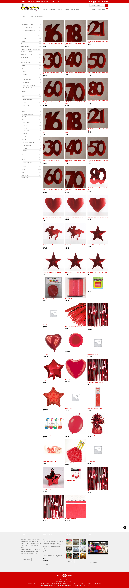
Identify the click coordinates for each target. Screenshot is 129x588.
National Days (25, 57)
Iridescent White (28, 162)
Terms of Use (60, 1)
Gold (23, 94)
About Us (24, 1)
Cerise (25, 125)
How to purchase (31, 1)
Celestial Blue (27, 79)
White (24, 159)
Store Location (52, 1)
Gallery (60, 9)
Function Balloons (26, 52)
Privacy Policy (39, 1)
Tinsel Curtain (25, 175)
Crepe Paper (24, 38)
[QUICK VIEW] (53, 31)
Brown (24, 91)
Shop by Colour (33, 17)
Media (67, 9)
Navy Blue (26, 82)
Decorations (25, 41)
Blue (23, 68)
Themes (23, 169)
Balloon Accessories (27, 27)
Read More (26, 559)
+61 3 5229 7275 (64, 579)
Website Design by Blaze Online (79, 585)
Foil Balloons (25, 46)
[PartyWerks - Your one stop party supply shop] (30, 8)
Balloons (23, 35)
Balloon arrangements (28, 30)
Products (52, 9)
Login (93, 9)
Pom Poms (24, 60)
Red (23, 154)
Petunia (25, 148)
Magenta (25, 133)
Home (45, 9)
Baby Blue (26, 74)
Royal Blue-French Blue (30, 85)
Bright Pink (26, 122)
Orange (24, 116)
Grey (23, 111)
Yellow (24, 166)
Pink (23, 119)
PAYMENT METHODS (56, 583)
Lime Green (26, 105)
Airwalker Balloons (27, 24)
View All (47, 564)
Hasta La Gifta (98, 583)
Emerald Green (27, 100)
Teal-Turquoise (27, 88)
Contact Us (75, 9)
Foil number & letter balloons (30, 49)
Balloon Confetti (26, 33)
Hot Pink (25, 128)
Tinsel (22, 172)
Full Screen (93, 562)
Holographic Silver (27, 114)
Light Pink (26, 130)
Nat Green (26, 108)
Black (23, 65)
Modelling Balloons (27, 54)
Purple (24, 139)
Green (23, 96)
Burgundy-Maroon (28, 142)
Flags (22, 43)
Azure (25, 71)
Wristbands (24, 177)
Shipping (46, 1)
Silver (23, 157)
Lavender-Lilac (27, 145)
